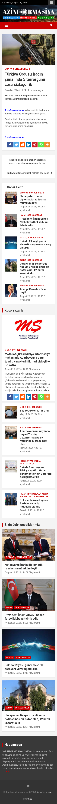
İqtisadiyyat (26, 461)
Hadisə (23, 238)
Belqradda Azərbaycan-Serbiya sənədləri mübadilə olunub (34, 503)
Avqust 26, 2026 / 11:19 (31, 251)
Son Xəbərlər (21, 69)
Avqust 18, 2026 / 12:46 (16, 369)
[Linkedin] (28, 144)
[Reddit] (22, 144)
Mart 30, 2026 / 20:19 (30, 448)
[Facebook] (10, 144)
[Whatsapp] (41, 144)
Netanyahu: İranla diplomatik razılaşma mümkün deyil (33, 199)
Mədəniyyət (26, 496)
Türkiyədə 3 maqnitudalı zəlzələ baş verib (28, 173)
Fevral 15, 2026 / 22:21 (31, 510)
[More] (47, 144)
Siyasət (24, 193)
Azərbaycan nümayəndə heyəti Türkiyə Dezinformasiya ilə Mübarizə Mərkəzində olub (35, 437)
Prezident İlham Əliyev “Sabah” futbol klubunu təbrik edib (34, 222)
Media (8, 350)
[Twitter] (16, 144)
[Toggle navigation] (6, 25)
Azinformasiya (35, 90)
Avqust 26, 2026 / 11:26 (31, 229)
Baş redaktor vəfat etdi (34, 410)
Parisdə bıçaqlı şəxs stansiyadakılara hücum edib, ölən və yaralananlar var (27, 161)
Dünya (8, 69)
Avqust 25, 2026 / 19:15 (31, 296)
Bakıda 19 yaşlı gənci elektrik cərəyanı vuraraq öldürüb (35, 244)
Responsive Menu (51, 2)
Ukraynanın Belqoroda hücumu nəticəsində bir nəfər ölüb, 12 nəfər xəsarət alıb (34, 268)
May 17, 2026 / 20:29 (30, 414)
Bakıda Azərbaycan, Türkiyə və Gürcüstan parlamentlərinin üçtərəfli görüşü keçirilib (35, 472)
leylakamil (25, 210)
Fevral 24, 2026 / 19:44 (31, 480)
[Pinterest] (35, 144)
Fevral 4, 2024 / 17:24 (15, 90)
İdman (23, 215)
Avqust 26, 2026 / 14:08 (31, 206)
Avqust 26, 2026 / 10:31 (31, 277)
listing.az (27, 798)
